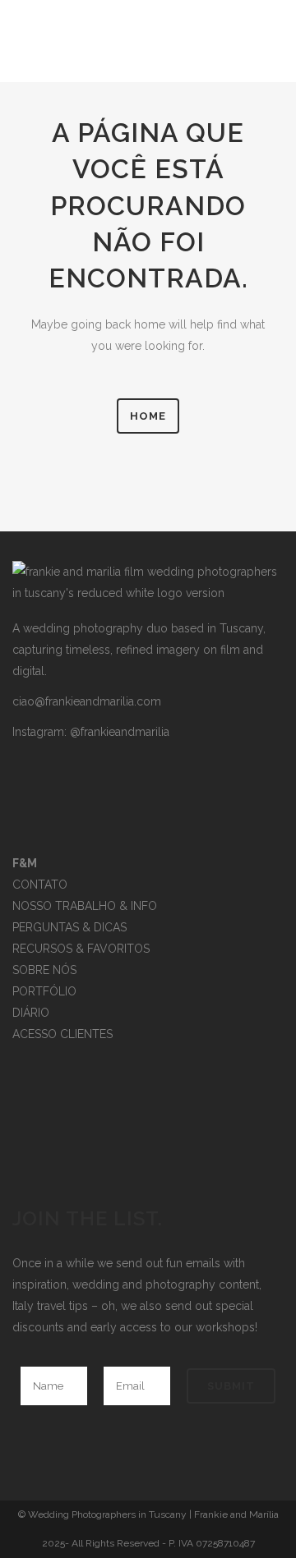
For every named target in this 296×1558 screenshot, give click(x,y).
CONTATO (39, 884)
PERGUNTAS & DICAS (69, 927)
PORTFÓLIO (44, 991)
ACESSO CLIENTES (62, 1034)
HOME (148, 416)
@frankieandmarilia (119, 731)
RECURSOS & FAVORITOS (81, 948)
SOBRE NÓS (44, 970)
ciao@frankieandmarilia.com (86, 701)
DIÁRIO (30, 1012)
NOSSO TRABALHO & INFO (84, 905)
